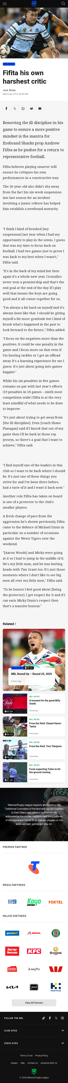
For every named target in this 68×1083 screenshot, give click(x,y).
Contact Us (33, 1063)
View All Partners (34, 1002)
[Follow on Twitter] (56, 1018)
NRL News (9, 64)
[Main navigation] (5, 4)
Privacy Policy (41, 1055)
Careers (14, 1063)
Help (23, 1063)
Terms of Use (26, 1055)
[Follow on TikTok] (43, 1018)
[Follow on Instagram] (62, 1018)
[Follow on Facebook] (49, 1018)
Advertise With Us (49, 1063)
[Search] (63, 4)
